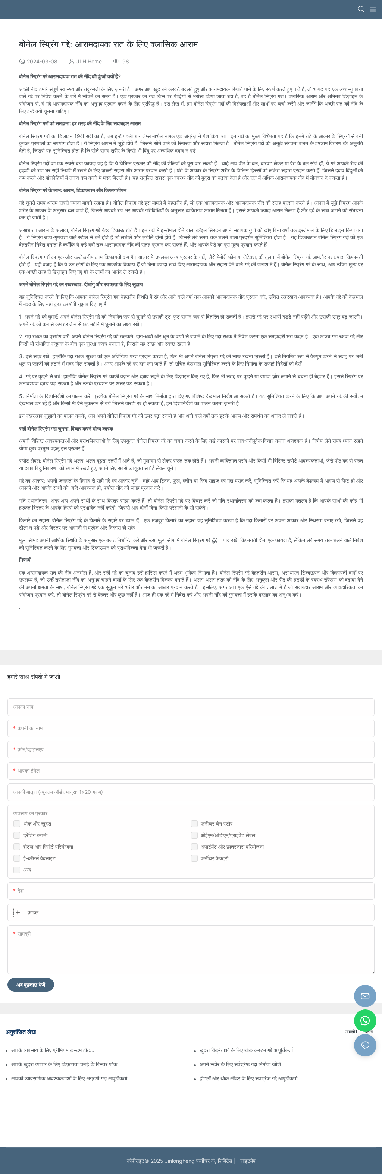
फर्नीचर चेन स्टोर (216, 823)
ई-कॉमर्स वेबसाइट (39, 858)
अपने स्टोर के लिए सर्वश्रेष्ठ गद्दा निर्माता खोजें (240, 1064)
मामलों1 (351, 1031)
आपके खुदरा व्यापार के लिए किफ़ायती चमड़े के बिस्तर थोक (64, 1064)
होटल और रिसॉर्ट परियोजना (48, 846)
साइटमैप (246, 1161)
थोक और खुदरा (37, 823)
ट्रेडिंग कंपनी (35, 835)
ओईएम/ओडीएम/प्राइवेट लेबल (228, 835)
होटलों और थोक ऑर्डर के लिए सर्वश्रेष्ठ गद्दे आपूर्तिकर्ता (248, 1078)
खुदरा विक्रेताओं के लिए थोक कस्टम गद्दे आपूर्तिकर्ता (246, 1050)
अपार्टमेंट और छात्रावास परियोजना (232, 846)
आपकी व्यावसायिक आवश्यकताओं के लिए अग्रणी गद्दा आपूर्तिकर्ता (69, 1078)
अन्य (27, 870)
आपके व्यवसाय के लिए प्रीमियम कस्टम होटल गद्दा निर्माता (54, 1050)
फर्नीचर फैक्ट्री (214, 858)
